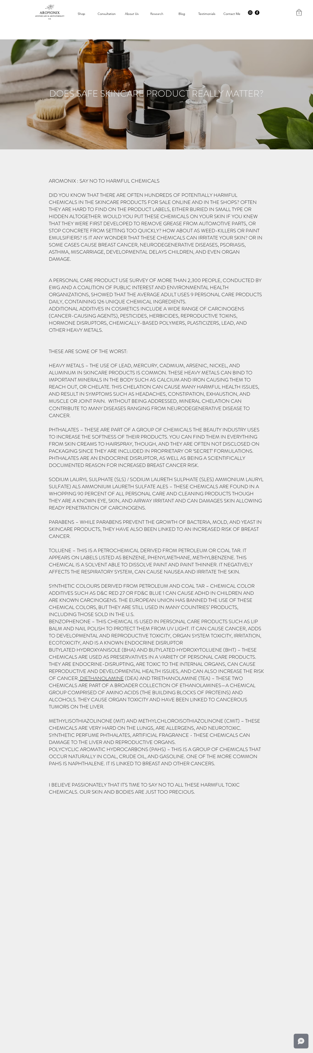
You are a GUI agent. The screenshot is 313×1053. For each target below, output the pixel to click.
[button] (299, 12)
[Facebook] (257, 12)
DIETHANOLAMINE (101, 678)
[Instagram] (250, 12)
